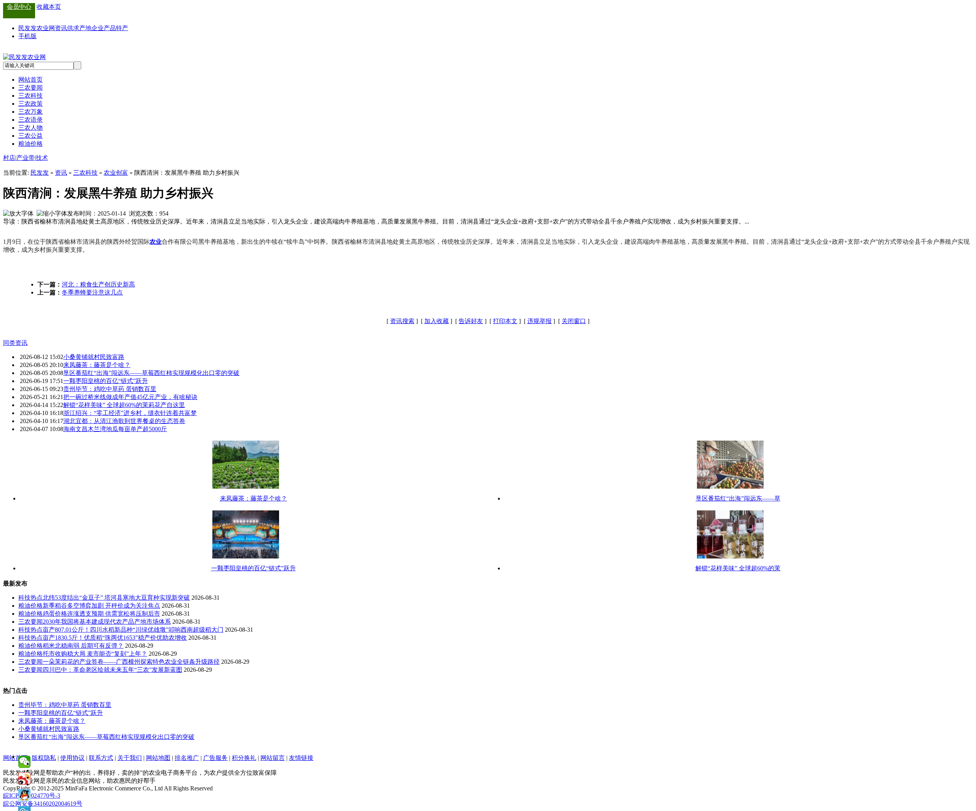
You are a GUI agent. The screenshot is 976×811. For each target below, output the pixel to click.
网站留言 (272, 758)
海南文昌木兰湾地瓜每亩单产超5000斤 (115, 429)
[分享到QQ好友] (24, 795)
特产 (122, 28)
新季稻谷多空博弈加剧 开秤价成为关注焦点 (101, 605)
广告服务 (215, 758)
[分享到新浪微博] (24, 778)
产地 (85, 28)
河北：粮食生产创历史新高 (98, 284)
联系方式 (101, 758)
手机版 (27, 36)
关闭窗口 (574, 321)
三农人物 (30, 127)
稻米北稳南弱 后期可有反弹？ (83, 645)
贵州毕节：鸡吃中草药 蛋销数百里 (109, 389)
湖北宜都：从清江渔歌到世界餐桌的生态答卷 (124, 421)
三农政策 (30, 103)
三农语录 (30, 119)
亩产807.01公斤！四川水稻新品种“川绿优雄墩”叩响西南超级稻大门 (133, 629)
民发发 (39, 172)
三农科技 (30, 95)
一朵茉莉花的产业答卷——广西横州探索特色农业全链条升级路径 (131, 661)
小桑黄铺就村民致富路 (93, 357)
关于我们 (129, 758)
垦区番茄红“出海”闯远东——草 (738, 498)
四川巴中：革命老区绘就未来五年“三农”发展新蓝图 (112, 669)
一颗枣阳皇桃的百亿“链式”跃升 (105, 381)
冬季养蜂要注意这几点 (92, 292)
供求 (73, 28)
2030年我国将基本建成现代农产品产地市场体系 (107, 621)
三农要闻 (30, 87)
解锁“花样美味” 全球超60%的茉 (737, 568)
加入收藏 (436, 321)
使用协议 (72, 758)
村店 (9, 157)
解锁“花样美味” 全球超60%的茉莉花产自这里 (124, 405)
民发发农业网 (36, 28)
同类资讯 (15, 343)
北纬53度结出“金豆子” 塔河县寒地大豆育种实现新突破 (116, 597)
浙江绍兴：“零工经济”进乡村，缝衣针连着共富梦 (130, 413)
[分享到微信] (24, 762)
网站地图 (158, 758)
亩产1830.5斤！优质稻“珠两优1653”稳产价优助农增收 (115, 637)
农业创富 (116, 172)
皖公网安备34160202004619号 (42, 803)
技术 (42, 157)
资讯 (61, 28)
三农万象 (30, 111)
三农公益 (30, 135)
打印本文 (505, 321)
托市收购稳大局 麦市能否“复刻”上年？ (95, 653)
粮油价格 (30, 143)
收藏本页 (49, 6)
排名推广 (187, 758)
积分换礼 (244, 758)
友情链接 (301, 758)
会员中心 (19, 6)
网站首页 (30, 79)
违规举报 (539, 321)
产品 (110, 28)
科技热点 (30, 597)
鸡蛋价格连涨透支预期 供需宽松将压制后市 (101, 613)
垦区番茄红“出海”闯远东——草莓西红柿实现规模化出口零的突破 (151, 373)
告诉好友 (471, 321)
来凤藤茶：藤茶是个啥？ (96, 365)
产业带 (25, 157)
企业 (98, 28)
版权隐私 (44, 758)
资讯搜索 (402, 321)
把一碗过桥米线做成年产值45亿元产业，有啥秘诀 (130, 397)
